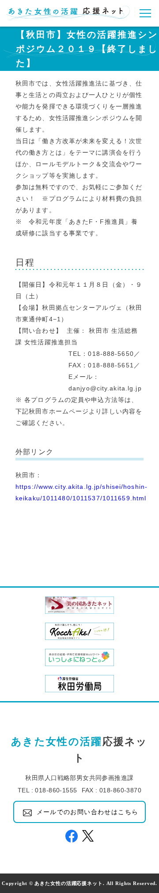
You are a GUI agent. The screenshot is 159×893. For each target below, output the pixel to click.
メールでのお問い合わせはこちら (88, 811)
